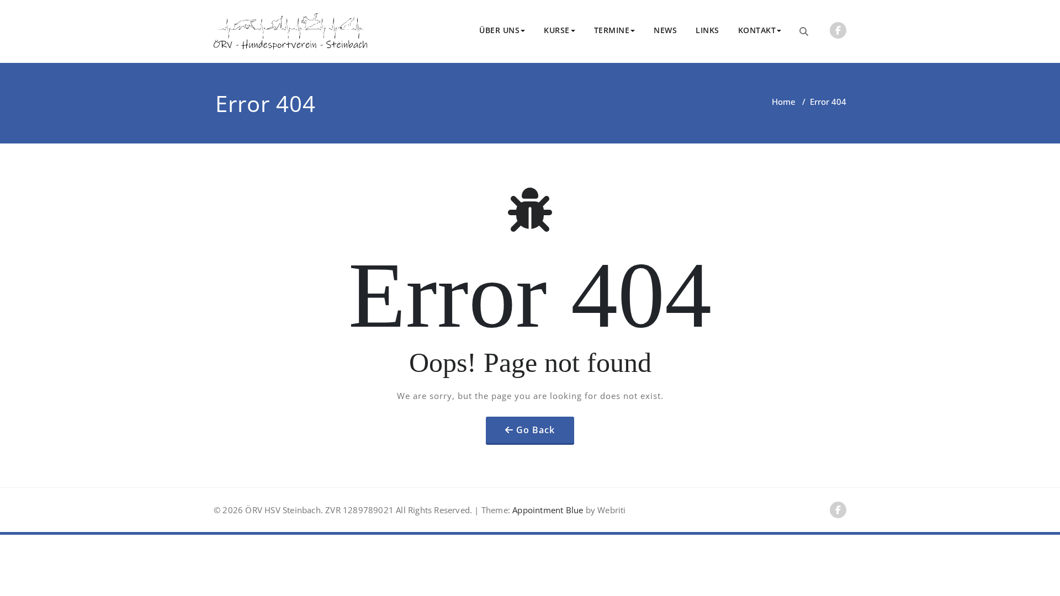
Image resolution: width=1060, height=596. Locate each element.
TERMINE (612, 30)
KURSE (557, 30)
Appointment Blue (546, 509)
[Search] (803, 31)
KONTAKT (757, 30)
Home (784, 101)
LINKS (707, 30)
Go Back (535, 430)
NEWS (665, 30)
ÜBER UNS (499, 30)
